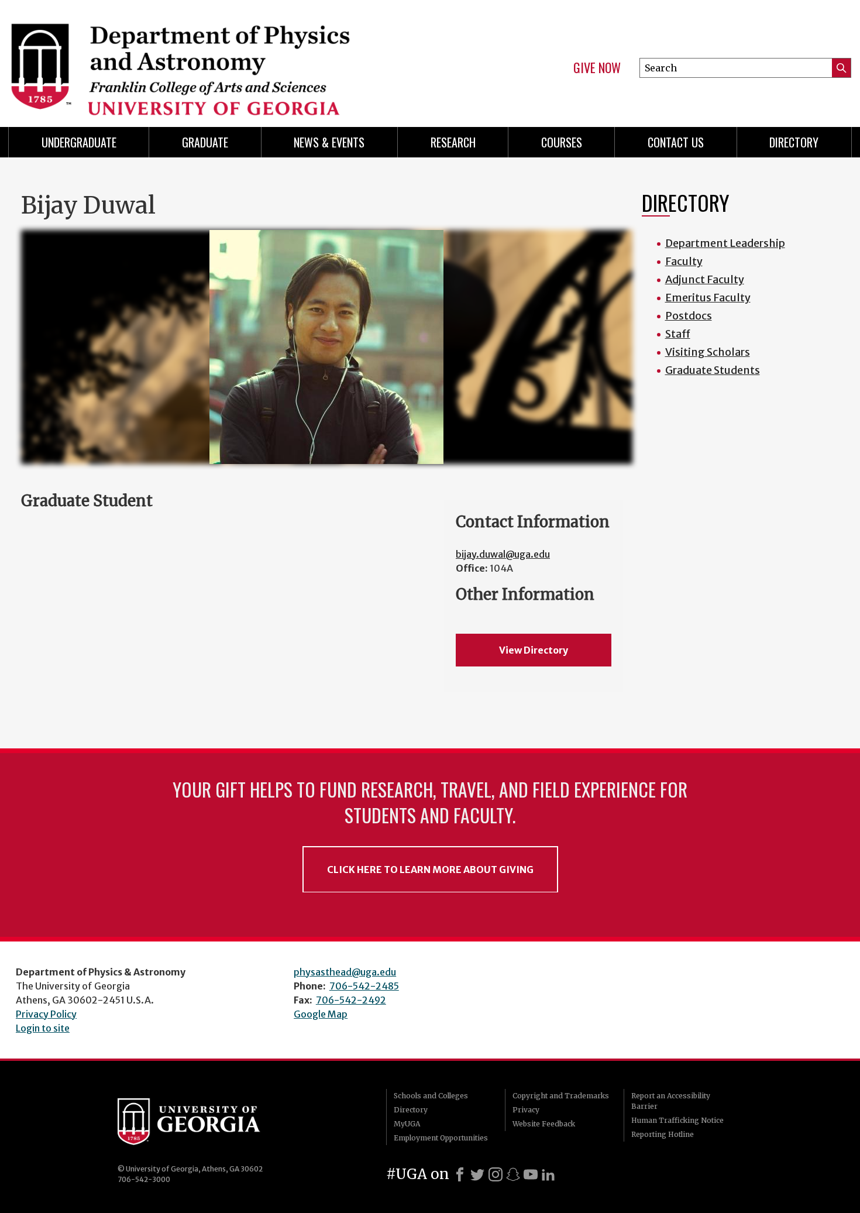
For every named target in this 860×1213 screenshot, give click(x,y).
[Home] (213, 58)
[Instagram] (496, 1174)
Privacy (525, 1109)
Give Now (597, 68)
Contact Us (676, 142)
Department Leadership (725, 243)
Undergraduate (79, 142)
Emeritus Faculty (708, 297)
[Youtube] (531, 1174)
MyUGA (407, 1123)
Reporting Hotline (662, 1134)
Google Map (321, 1014)
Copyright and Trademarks (560, 1095)
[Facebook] (460, 1174)
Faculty (684, 261)
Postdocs (688, 315)
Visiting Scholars (707, 352)
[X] (477, 1174)
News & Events (329, 142)
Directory (793, 142)
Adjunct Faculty (704, 279)
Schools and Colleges (431, 1095)
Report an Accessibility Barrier (670, 1101)
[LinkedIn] (548, 1174)
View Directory (533, 650)
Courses (561, 142)
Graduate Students (712, 370)
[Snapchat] (513, 1174)
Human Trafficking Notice (677, 1120)
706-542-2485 (364, 986)
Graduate (205, 142)
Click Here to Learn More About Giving (430, 869)
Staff (677, 334)
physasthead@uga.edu (345, 972)
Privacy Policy (46, 1014)
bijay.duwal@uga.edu (503, 554)
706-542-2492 (351, 1000)
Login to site (43, 1028)
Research (453, 142)
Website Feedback (543, 1123)
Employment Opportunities (441, 1137)
